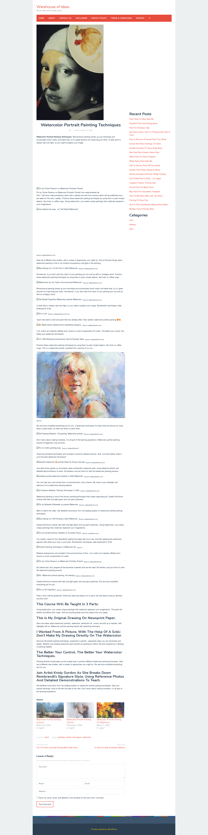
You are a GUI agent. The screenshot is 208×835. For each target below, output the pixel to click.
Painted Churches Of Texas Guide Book (145, 148)
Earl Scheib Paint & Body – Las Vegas (145, 178)
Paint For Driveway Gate (139, 127)
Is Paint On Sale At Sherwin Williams (110, 746)
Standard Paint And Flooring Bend (143, 123)
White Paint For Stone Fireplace (142, 156)
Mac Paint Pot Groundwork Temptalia (144, 191)
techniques (76, 737)
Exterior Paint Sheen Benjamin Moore (144, 169)
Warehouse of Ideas (53, 6)
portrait (68, 737)
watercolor (86, 737)
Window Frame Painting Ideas (141, 208)
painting (61, 737)
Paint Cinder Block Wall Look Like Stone (145, 195)
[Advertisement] (81, 166)
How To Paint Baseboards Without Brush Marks (148, 204)
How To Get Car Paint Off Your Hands (144, 165)
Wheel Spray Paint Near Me (140, 161)
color (131, 220)
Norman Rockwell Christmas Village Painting (147, 174)
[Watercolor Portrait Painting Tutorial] (80, 710)
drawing (132, 224)
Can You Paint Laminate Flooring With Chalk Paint (57, 746)
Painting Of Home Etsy (138, 200)
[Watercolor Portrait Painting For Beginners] (110, 710)
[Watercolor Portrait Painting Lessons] (50, 710)
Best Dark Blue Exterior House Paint (144, 152)
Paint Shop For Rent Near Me (141, 119)
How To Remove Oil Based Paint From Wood (147, 139)
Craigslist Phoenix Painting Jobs (142, 182)
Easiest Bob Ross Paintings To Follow (145, 143)
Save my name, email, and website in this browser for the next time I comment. (71, 797)
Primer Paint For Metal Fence (141, 187)
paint (47, 737)
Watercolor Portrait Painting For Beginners (109, 721)
